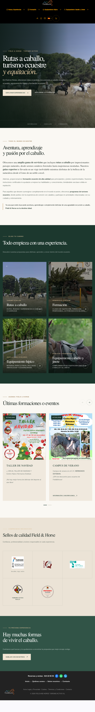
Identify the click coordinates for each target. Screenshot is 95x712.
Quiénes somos (38, 681)
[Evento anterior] (83, 402)
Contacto (66, 681)
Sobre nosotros (54, 681)
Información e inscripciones (64, 495)
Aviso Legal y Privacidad (31, 689)
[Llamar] (65, 676)
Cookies (44, 689)
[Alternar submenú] (24, 9)
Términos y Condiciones (56, 689)
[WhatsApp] (61, 676)
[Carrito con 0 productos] (56, 18)
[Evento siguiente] (89, 402)
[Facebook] (56, 676)
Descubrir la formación (45, 92)
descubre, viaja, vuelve (17, 571)
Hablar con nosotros (15, 657)
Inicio (27, 681)
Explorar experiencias (15, 92)
